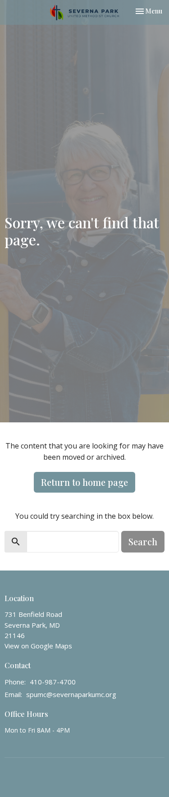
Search (142, 541)
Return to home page (84, 482)
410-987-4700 (53, 681)
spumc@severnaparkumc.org (71, 694)
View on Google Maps (38, 645)
